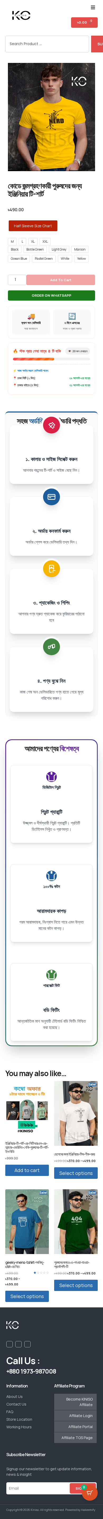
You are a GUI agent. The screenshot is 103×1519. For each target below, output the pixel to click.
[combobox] (47, 44)
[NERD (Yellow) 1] (51, 117)
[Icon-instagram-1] (27, 1344)
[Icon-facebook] (9, 1344)
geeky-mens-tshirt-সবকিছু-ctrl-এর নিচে (24, 1264)
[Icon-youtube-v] (18, 1344)
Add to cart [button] (27, 1170)
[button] (93, 7)
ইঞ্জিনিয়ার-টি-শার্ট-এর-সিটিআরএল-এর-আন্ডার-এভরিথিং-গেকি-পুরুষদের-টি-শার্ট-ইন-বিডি (27, 1147)
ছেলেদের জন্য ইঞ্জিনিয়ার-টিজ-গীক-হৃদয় (74, 1154)
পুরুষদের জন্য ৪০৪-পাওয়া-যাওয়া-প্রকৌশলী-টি (71, 1264)
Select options (76, 1173)
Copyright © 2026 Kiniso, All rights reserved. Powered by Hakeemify (50, 1510)
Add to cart (60, 280)
